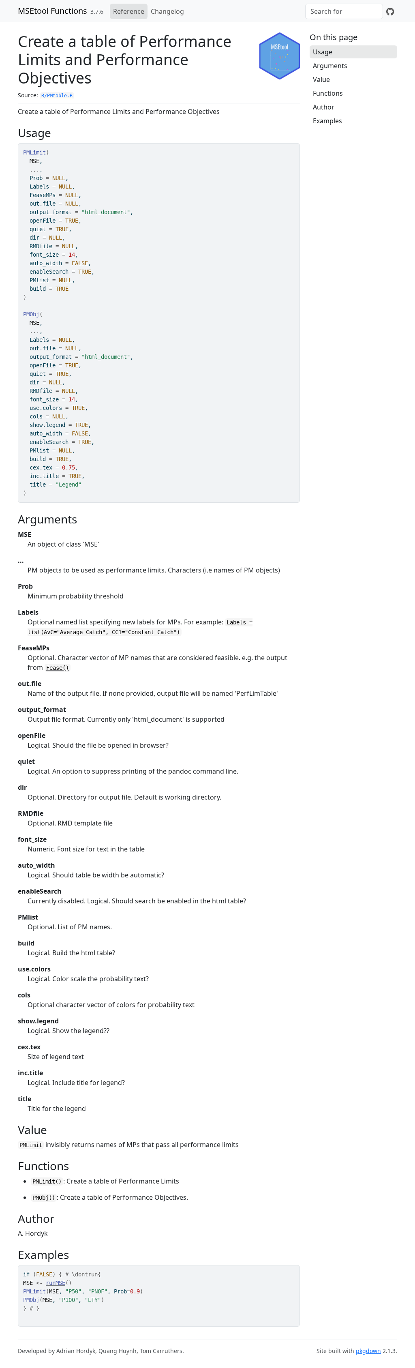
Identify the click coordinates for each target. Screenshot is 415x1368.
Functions (328, 93)
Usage (322, 51)
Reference (128, 11)
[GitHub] (390, 11)
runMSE (55, 1283)
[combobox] (344, 11)
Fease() (57, 668)
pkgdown (368, 1351)
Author (323, 107)
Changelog (167, 11)
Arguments (330, 65)
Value (321, 79)
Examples (327, 120)
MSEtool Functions (52, 10)
